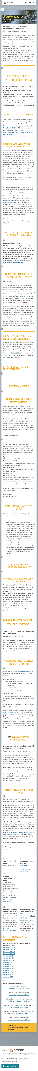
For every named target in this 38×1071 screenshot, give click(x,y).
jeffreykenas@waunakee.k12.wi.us (19, 988)
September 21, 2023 (9, 952)
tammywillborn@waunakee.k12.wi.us (19, 1020)
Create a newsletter (10, 1066)
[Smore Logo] (8, 2)
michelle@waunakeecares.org (13, 262)
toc (2, 10)
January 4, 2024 (8, 977)
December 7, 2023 (8, 970)
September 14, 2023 (9, 950)
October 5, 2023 (8, 956)
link (30, 646)
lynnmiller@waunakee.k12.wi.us (19, 1007)
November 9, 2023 (8, 964)
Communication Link (9, 930)
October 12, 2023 (8, 958)
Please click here (16, 353)
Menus (14, 865)
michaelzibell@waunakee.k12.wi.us (19, 995)
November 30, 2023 (9, 968)
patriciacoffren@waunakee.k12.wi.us (19, 1001)
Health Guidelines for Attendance (27, 918)
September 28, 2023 (9, 954)
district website (23, 296)
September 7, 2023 (9, 948)
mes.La (21, 192)
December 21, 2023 (9, 975)
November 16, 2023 (9, 966)
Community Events (25, 865)
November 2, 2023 (8, 962)
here (30, 587)
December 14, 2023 (9, 973)
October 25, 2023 (8, 960)
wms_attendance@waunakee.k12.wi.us (20, 832)
